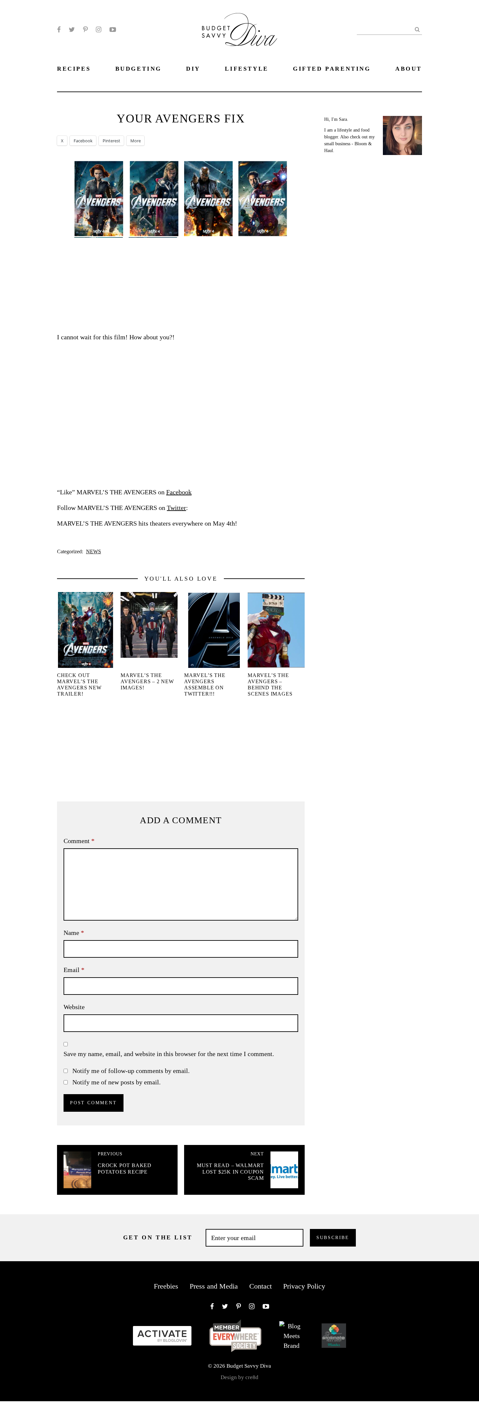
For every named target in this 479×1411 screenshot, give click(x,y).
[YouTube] (113, 29)
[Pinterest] (85, 29)
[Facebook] (58, 29)
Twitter (176, 507)
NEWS (93, 551)
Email (74, 969)
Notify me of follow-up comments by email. (131, 1070)
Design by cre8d (239, 1377)
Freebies (166, 1286)
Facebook (179, 492)
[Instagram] (98, 29)
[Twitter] (72, 29)
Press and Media (214, 1286)
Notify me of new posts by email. (116, 1082)
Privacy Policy (304, 1286)
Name (74, 932)
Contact (260, 1286)
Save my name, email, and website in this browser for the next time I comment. (169, 1053)
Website (74, 1006)
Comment (79, 840)
